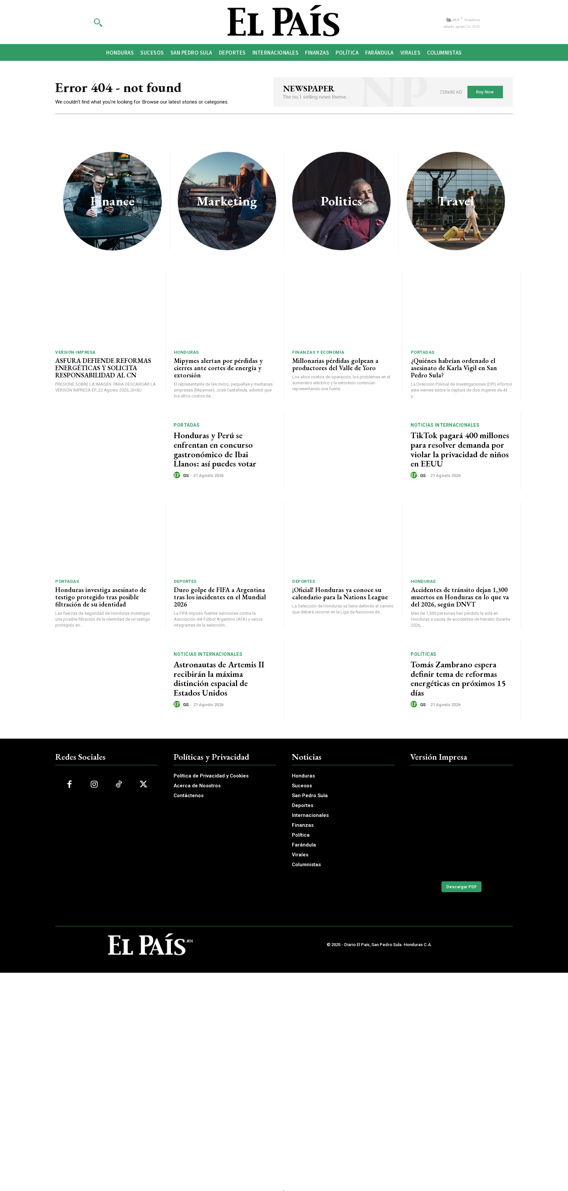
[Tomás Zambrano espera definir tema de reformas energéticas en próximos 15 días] (347, 680)
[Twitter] (143, 784)
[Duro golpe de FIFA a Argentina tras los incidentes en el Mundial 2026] (225, 538)
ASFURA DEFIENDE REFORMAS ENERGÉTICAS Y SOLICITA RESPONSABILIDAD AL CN (103, 367)
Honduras (186, 352)
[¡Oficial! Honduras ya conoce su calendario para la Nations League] (343, 538)
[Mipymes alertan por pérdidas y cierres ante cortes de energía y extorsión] (225, 309)
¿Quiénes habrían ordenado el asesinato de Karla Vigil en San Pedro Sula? (454, 367)
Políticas (424, 654)
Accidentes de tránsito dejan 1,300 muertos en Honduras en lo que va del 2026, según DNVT (460, 596)
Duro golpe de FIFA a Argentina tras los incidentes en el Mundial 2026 (220, 596)
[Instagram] (94, 784)
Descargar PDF (461, 886)
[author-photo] (178, 475)
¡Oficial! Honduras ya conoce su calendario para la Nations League (340, 593)
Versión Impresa (75, 352)
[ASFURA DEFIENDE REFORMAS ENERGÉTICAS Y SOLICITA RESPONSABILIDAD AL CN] (106, 309)
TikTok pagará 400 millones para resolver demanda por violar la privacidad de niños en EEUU (460, 449)
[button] (98, 22)
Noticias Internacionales (445, 425)
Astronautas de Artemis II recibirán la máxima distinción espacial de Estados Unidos (219, 678)
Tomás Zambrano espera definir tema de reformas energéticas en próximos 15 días (458, 678)
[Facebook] (69, 784)
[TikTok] (119, 784)
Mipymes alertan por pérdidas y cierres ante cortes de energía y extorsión (218, 367)
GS (186, 475)
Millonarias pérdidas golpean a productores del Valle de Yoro (335, 364)
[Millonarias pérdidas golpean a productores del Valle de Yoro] (343, 309)
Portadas (423, 352)
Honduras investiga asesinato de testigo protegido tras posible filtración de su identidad (100, 596)
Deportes (185, 581)
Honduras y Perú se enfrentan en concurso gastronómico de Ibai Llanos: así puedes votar (215, 449)
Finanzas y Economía (318, 352)
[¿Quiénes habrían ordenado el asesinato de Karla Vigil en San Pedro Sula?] (462, 309)
